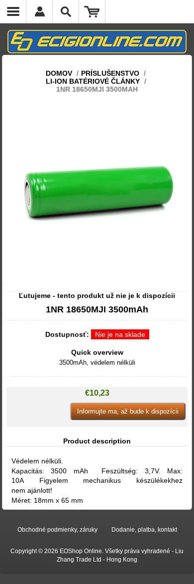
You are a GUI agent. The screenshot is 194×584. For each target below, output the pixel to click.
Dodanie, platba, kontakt (144, 529)
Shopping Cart (92, 11)
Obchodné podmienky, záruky (57, 529)
